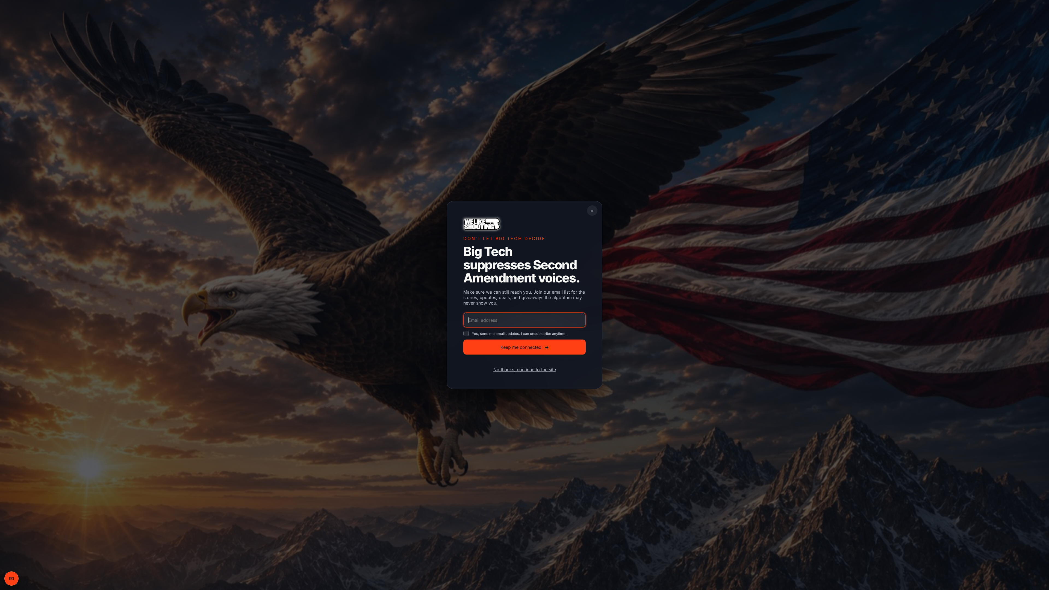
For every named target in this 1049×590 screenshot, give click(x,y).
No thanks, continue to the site (524, 369)
